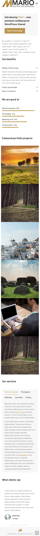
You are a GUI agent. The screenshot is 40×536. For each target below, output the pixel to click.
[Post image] (20, 165)
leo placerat (22, 455)
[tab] (20, 68)
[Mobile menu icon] (36, 3)
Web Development (11, 392)
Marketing (8, 397)
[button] (11, 525)
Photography (25, 392)
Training (28, 397)
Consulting (18, 397)
